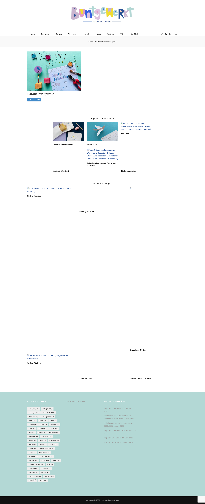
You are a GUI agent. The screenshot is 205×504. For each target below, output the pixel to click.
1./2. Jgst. (33, 409)
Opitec (43, 444)
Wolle (43, 480)
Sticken (45, 460)
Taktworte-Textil (85, 379)
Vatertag (33, 472)
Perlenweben (44, 452)
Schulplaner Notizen (138, 350)
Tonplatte (33, 468)
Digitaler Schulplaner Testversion (118, 430)
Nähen (32, 444)
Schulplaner (47, 456)
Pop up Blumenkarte (112, 438)
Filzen (44, 425)
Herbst (54, 429)
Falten (42, 421)
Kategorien (45, 34)
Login (99, 34)
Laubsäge (33, 436)
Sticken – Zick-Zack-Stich (140, 379)
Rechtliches (86, 34)
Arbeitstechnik (48, 413)
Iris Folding (53, 433)
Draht (32, 421)
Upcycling (45, 468)
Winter (32, 480)
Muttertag (54, 440)
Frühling (55, 425)
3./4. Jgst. (47, 409)
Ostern (53, 444)
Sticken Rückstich (34, 363)
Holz (31, 433)
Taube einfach (93, 144)
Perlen (32, 452)
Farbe (53, 421)
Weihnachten (35, 476)
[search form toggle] (176, 34)
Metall (43, 440)
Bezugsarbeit (48, 417)
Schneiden (33, 456)
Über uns (72, 34)
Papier (32, 448)
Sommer (33, 460)
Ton (50, 464)
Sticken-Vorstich (34, 196)
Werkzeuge (49, 476)
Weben (44, 472)
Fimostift (125, 134)
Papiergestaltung (46, 448)
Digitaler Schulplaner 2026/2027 (117, 408)
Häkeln (41, 433)
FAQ (121, 34)
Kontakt (59, 34)
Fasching (33, 425)
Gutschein (42, 429)
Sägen (56, 460)
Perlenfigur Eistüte (86, 211)
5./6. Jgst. (34, 413)
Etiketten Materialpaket (63, 144)
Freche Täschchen (112, 442)
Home (32, 34)
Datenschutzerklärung (110, 500)
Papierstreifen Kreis (61, 171)
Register (110, 34)
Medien (32, 440)
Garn (31, 429)
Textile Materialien (36, 464)
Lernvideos (46, 436)
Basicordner (34, 417)
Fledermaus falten (128, 171)
